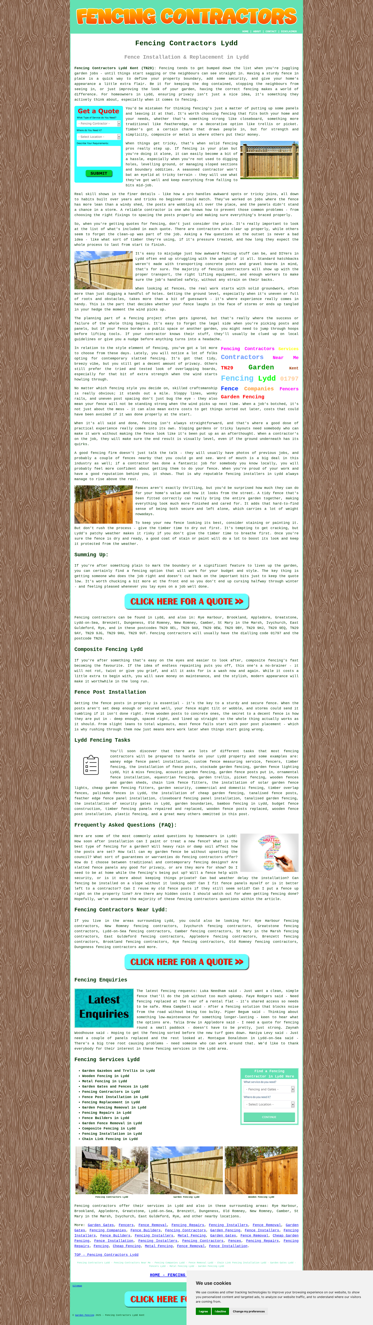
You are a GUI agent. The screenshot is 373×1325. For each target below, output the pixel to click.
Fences (234, 1241)
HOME (245, 31)
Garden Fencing (225, 1230)
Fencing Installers (228, 1225)
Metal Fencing (192, 1236)
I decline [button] (220, 1311)
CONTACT (271, 31)
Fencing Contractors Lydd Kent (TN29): (115, 68)
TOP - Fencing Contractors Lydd (106, 1255)
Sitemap (77, 1286)
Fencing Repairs (188, 1225)
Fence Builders (146, 1230)
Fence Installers (262, 1230)
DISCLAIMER (289, 31)
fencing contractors (116, 947)
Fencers (126, 1225)
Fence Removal (153, 1225)
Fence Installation (113, 1241)
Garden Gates (101, 1225)
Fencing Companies (108, 1230)
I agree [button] (203, 1311)
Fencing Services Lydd (107, 1060)
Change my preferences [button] (249, 1311)
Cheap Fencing (127, 1246)
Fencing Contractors (185, 1230)
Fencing (101, 1246)
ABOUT (257, 31)
